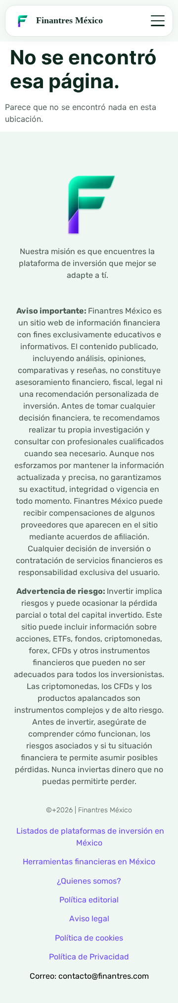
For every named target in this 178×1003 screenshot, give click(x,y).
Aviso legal (89, 918)
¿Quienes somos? (89, 881)
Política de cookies (89, 938)
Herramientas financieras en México (89, 861)
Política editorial (89, 899)
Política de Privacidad (89, 956)
